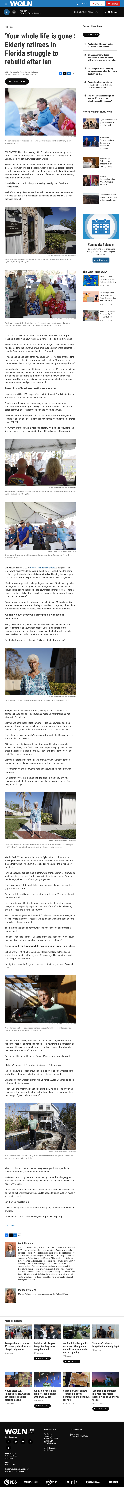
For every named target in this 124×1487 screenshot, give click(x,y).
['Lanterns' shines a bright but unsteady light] (105, 1331)
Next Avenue (75, 1434)
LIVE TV (98, 3)
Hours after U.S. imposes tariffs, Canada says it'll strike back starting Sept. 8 (17, 1395)
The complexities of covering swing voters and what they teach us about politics (102, 71)
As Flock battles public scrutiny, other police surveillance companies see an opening (76, 1348)
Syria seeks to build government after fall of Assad (108, 122)
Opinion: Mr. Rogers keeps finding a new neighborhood (44, 1346)
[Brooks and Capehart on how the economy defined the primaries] (91, 141)
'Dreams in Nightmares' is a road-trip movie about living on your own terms (105, 1395)
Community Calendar (101, 244)
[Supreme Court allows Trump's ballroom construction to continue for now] (76, 1379)
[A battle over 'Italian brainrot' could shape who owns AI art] (47, 1379)
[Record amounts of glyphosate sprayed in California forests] (91, 198)
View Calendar (101, 259)
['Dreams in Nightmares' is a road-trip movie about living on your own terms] (105, 1379)
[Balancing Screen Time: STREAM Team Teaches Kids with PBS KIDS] (91, 296)
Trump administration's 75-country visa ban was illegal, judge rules (18, 1346)
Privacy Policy (49, 1440)
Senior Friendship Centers (42, 567)
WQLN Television (50, 1448)
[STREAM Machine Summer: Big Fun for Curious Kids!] (91, 315)
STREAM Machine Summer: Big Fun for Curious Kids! (107, 314)
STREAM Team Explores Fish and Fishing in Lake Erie (108, 279)
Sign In (84, 4)
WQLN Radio (48, 1450)
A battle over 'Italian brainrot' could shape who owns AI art (45, 1393)
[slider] (17, 12)
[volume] (14, 12)
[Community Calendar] (101, 226)
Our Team (48, 1434)
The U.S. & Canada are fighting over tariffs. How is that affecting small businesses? (101, 98)
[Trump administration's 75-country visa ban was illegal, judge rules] (18, 1331)
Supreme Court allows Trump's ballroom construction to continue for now (76, 1395)
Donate (114, 3)
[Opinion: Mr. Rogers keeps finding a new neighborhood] (47, 1331)
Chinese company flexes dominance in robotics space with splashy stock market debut (102, 58)
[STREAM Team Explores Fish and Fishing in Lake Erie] (91, 280)
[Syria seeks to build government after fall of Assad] (91, 123)
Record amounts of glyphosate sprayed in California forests (108, 197)
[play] (7, 12)
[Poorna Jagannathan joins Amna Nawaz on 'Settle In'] (91, 180)
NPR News (9, 27)
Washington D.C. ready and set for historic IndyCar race (101, 45)
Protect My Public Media (79, 1436)
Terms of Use (49, 1442)
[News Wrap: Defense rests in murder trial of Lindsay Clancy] (91, 162)
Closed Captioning (51, 1438)
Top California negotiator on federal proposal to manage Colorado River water (100, 85)
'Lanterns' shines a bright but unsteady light (105, 1345)
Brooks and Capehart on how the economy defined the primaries (107, 143)
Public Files (48, 1436)
